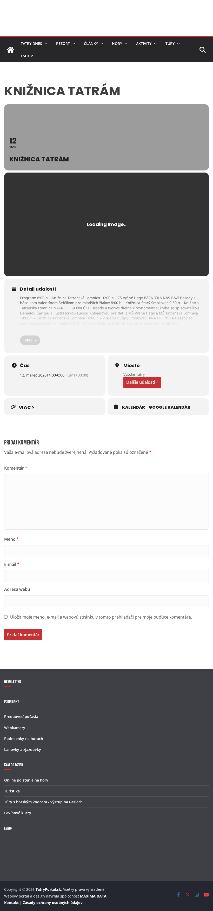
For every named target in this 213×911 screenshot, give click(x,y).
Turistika (12, 791)
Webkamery (14, 727)
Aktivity (143, 43)
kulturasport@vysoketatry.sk (138, 328)
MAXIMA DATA (93, 896)
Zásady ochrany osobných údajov (53, 902)
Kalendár (133, 407)
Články (91, 43)
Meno (11, 539)
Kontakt (11, 902)
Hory (117, 43)
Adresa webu (17, 589)
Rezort (63, 43)
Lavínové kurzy (17, 812)
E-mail (11, 564)
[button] (45, 43)
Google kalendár (169, 407)
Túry (170, 43)
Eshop (27, 55)
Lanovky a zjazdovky (22, 749)
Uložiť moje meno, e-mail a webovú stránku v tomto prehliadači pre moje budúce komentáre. (101, 617)
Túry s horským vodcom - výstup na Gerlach (43, 801)
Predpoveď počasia (21, 716)
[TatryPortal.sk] (10, 50)
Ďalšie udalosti (140, 382)
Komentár (15, 468)
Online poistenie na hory (26, 780)
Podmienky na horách (23, 738)
